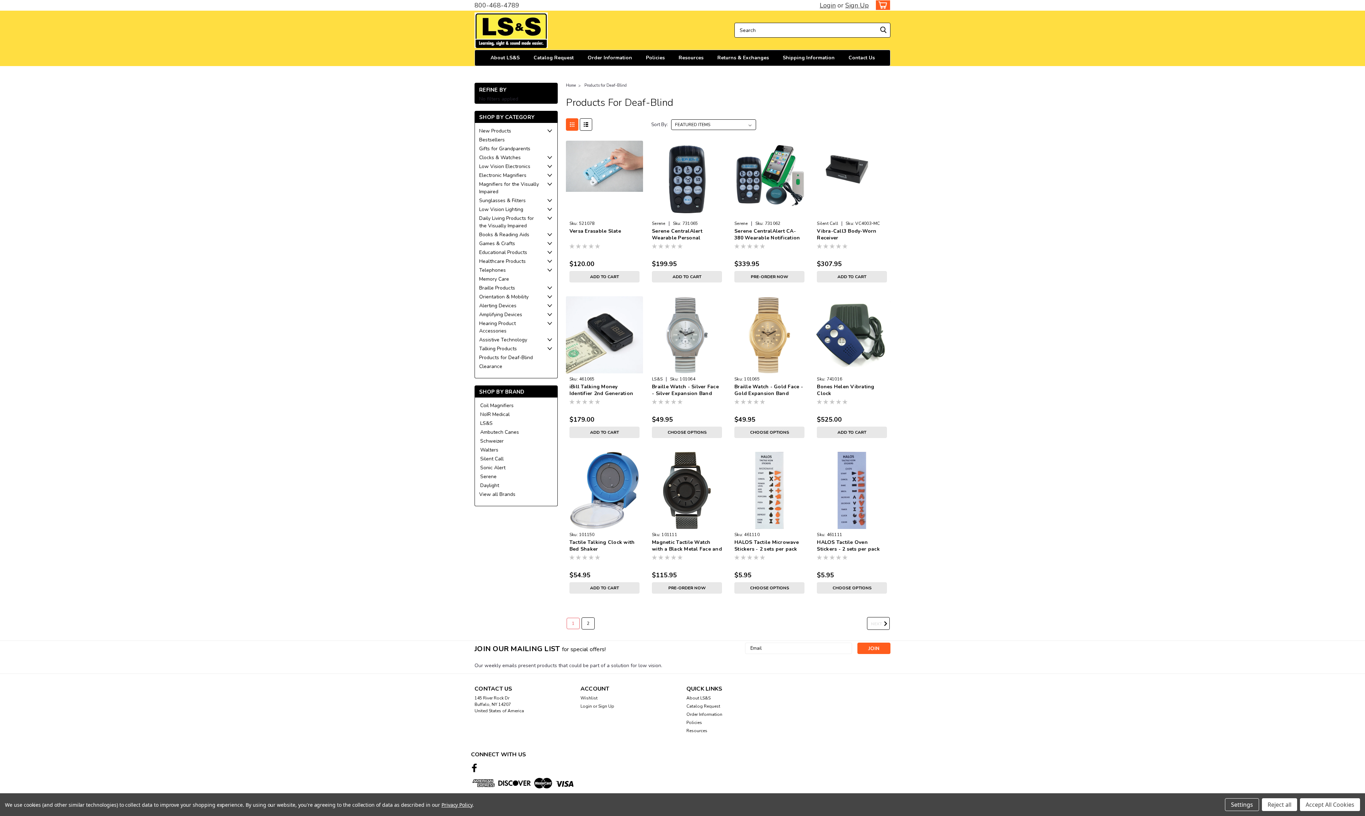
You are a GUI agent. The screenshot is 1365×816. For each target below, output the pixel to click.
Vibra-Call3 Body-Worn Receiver (846, 234)
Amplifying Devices (500, 314)
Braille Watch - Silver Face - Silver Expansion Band (685, 390)
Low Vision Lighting (501, 209)
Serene (488, 476)
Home (571, 85)
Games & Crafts (497, 243)
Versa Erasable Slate (595, 231)
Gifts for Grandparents (504, 148)
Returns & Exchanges (743, 57)
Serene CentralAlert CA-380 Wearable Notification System (767, 238)
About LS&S (505, 57)
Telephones (492, 270)
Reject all (1279, 805)
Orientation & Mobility (504, 296)
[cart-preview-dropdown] (881, 5)
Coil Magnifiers (497, 405)
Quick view (604, 212)
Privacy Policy (456, 804)
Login (828, 5)
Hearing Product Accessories (497, 327)
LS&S (486, 423)
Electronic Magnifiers (502, 175)
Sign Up (857, 5)
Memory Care (494, 279)
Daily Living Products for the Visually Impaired (506, 222)
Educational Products (503, 252)
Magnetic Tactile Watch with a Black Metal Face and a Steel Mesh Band (687, 549)
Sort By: (659, 124)
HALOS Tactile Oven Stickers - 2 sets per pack (848, 545)
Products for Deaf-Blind (506, 357)
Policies (655, 57)
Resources (691, 57)
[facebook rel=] (474, 767)
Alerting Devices (497, 305)
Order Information (610, 57)
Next (877, 624)
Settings (1242, 805)
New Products (495, 131)
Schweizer (492, 441)
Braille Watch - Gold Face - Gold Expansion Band (768, 390)
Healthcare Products (502, 261)
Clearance (490, 366)
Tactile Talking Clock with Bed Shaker (602, 545)
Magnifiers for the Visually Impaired (509, 188)
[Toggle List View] (586, 124)
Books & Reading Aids (504, 234)
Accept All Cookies (1330, 805)
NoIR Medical (495, 414)
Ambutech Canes (499, 432)
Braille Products (497, 288)
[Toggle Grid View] (572, 124)
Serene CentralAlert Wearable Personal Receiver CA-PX (677, 238)
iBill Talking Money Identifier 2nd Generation (601, 390)
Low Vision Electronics (504, 166)
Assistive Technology (503, 339)
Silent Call (492, 458)
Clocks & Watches (500, 157)
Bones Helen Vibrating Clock (845, 390)
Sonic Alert (492, 467)
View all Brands (497, 494)
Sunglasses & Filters (502, 200)
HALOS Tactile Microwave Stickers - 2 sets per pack (766, 545)
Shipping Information (809, 57)
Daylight (489, 485)
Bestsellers (492, 139)
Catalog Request (554, 57)
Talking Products (498, 348)
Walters (489, 450)
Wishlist (589, 698)
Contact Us (862, 57)
